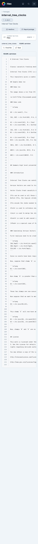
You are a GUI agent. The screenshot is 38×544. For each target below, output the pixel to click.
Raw (19, 48)
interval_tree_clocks (14, 15)
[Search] (29, 4)
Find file (9, 48)
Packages (6, 12)
